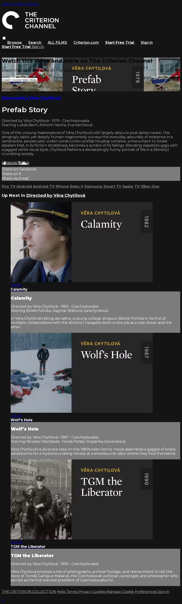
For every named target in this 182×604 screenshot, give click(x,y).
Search (35, 42)
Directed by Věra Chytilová (31, 97)
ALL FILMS (57, 42)
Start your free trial (19, 80)
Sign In (38, 47)
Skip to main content (20, 4)
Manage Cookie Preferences (132, 592)
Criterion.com (86, 42)
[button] (4, 38)
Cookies (99, 592)
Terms (72, 592)
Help (61, 592)
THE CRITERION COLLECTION (29, 592)
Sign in (147, 42)
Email (25, 163)
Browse (15, 42)
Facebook (10, 163)
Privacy (85, 592)
